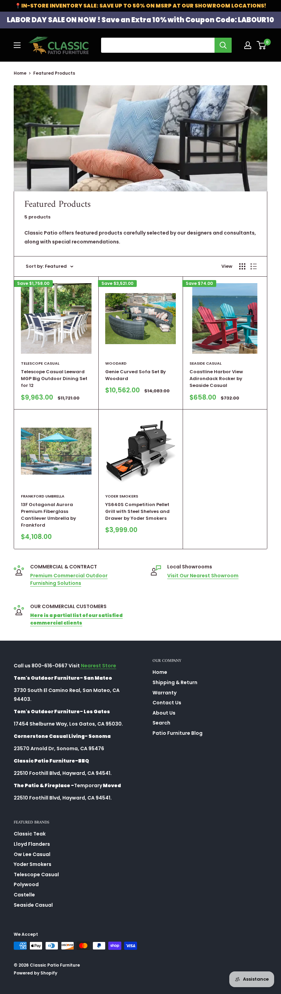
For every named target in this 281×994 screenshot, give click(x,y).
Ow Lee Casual (32, 854)
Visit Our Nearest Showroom (203, 575)
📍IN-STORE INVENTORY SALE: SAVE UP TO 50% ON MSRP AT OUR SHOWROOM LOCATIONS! (140, 5)
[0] (261, 45)
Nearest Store (98, 665)
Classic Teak (30, 833)
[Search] (223, 45)
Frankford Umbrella (42, 496)
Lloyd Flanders (32, 844)
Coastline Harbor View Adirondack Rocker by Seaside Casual (216, 378)
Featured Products (54, 73)
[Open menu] (17, 45)
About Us (163, 712)
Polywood (26, 884)
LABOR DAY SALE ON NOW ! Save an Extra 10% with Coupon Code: (140, 20)
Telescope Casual (40, 363)
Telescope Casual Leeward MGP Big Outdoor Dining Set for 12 (54, 378)
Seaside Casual (205, 363)
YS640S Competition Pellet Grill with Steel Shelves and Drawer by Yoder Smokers (137, 511)
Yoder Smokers (121, 496)
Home (20, 73)
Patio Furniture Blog (177, 733)
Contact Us (166, 702)
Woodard (115, 363)
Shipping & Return (174, 682)
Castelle (24, 894)
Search (161, 722)
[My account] (247, 45)
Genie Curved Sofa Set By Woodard (135, 375)
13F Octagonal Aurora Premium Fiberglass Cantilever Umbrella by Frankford (48, 514)
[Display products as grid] (242, 266)
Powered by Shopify (35, 973)
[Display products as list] (254, 266)
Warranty (164, 692)
